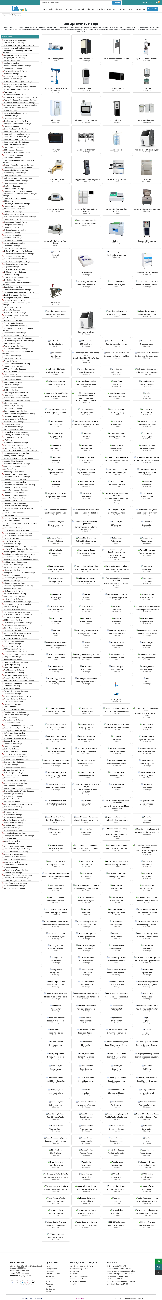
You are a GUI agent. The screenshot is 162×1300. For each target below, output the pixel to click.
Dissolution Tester (86, 485)
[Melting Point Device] (56, 861)
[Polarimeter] (55, 1005)
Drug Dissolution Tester (56, 497)
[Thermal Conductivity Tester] (146, 1114)
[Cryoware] (86, 433)
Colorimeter (116, 424)
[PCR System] (56, 957)
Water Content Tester (86, 1213)
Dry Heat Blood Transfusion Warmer (116, 500)
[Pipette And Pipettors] (116, 969)
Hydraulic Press (86, 711)
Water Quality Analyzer (56, 1225)
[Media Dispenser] (55, 845)
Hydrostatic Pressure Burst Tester (146, 714)
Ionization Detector (86, 740)
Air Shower (55, 120)
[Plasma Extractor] (116, 981)
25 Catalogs (86, 648)
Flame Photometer (147, 553)
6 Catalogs (56, 463)
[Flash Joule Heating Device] (86, 566)
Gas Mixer (116, 622)
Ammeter (56, 150)
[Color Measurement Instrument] (86, 421)
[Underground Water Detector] (56, 1174)
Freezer (86, 598)
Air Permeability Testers (79, 1269)
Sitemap (38, 1298)
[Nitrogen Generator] (116, 909)
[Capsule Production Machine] (116, 353)
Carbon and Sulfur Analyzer (147, 356)
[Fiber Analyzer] (146, 538)
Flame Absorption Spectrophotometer (116, 556)
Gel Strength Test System (86, 634)
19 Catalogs (56, 878)
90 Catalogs (55, 648)
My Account (148, 2)
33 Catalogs (116, 611)
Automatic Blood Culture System (86, 210)
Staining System (56, 1093)
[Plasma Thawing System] (147, 981)
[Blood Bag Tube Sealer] (86, 281)
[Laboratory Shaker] (86, 772)
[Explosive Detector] (55, 538)
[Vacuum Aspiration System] (56, 1186)
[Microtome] (147, 873)
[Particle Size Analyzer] (86, 945)
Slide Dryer (116, 1069)
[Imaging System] (86, 724)
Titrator (146, 1141)
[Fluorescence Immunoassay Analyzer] (116, 579)
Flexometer (147, 569)
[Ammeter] (56, 137)
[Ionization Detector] (86, 736)
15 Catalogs (86, 866)
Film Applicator (55, 553)
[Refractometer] (56, 1041)
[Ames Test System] (56, 46)
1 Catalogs (55, 61)
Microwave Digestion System (86, 889)
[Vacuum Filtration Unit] (116, 1186)
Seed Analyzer (56, 1069)
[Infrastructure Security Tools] (116, 724)
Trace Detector (146, 1153)
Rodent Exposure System (146, 1045)
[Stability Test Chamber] (146, 1077)
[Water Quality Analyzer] (55, 1222)
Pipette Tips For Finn (55, 985)
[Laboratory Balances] (55, 748)
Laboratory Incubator (116, 764)
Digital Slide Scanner (86, 473)
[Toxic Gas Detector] (116, 1150)
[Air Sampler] (147, 76)
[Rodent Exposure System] (147, 1041)
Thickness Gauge (116, 1129)
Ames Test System (56, 59)
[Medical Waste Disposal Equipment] (147, 846)
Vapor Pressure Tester (55, 1201)
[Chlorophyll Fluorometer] (55, 409)
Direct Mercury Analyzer (116, 473)
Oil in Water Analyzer (56, 937)
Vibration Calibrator (86, 1201)
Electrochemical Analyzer (55, 513)
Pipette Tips (147, 973)
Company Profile (125, 9)
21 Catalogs (147, 386)
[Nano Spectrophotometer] (55, 909)
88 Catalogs (86, 600)
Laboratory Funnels (116, 752)
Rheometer (86, 1045)
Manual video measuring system (116, 835)
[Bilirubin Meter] (86, 260)
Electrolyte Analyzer (116, 513)
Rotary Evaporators (55, 1057)
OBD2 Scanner (116, 925)
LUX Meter (147, 820)
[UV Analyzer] (116, 1174)
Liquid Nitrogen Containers (86, 820)
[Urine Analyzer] (86, 1174)
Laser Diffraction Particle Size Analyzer (86, 791)
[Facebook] (12, 1282)
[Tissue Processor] (116, 1138)
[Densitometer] (86, 445)
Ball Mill (116, 241)
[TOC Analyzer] (55, 1150)
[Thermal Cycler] (56, 1126)
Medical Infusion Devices (116, 848)
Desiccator (55, 461)
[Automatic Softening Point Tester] (56, 229)
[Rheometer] (86, 1041)
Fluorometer (147, 581)
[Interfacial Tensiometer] (55, 736)
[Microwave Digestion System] (86, 885)
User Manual (50, 1279)
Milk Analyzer (116, 889)
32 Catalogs (116, 754)
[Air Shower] (56, 108)
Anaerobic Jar (116, 150)
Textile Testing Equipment (116, 1117)
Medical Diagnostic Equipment (86, 848)
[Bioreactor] (56, 290)
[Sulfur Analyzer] (55, 1102)
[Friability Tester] (147, 594)
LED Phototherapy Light (56, 804)
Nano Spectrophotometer (56, 913)
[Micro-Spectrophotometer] (116, 861)
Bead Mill (56, 255)
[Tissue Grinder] (86, 1138)
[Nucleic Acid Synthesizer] (86, 921)
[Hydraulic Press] (86, 708)
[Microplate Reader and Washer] (55, 873)
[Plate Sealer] (147, 993)
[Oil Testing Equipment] (86, 933)
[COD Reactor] (147, 409)
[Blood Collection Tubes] (55, 311)
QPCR (146, 1021)
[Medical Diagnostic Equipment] (86, 845)
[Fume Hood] (116, 606)
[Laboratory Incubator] (116, 760)
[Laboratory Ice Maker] (86, 760)
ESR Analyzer (116, 525)
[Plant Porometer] (86, 981)
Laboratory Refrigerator (56, 776)
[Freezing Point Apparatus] (116, 594)
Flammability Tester (55, 569)
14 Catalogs (56, 358)
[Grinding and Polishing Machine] (86, 654)
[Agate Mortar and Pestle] (147, 46)
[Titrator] (147, 1138)
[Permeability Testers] (116, 957)
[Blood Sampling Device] (116, 311)
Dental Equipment (147, 449)
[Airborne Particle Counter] (86, 108)
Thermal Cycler (55, 1129)
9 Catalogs (116, 414)
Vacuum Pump (147, 1189)
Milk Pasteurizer (147, 889)
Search (117, 2)
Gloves (86, 646)
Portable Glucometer (86, 1009)
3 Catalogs (56, 122)
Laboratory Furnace (146, 752)
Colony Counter (55, 424)
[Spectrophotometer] (116, 1077)
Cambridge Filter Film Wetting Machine (86, 359)
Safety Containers (86, 1057)
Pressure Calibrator (55, 1021)
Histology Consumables (86, 682)
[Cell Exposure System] (55, 381)
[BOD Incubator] (86, 340)
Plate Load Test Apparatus (116, 997)
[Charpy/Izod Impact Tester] (56, 393)
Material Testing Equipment (147, 832)
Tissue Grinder (86, 1141)
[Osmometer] (116, 933)
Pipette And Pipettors (116, 973)
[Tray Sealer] (86, 1162)
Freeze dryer (55, 598)
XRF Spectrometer (55, 1237)
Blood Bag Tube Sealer (86, 285)
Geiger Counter (146, 622)
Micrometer (147, 865)
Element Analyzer (55, 525)
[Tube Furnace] (116, 1162)
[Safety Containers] (86, 1053)
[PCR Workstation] (86, 957)
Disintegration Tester (147, 473)
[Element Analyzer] (56, 521)
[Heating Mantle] (147, 666)
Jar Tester (116, 740)
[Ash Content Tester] (56, 167)
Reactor (146, 1033)
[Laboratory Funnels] (116, 748)
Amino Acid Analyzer (147, 120)
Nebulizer (86, 913)
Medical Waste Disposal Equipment (146, 851)
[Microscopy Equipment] (116, 873)
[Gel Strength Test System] (86, 630)
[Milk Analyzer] (116, 885)
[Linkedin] (22, 1282)
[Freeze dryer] (56, 594)
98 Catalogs (116, 1083)
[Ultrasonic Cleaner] (146, 1162)
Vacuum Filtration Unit (116, 1189)
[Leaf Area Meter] (116, 784)
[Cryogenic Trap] (55, 433)
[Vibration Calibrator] (86, 1198)
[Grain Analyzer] (147, 642)
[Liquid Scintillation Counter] (116, 817)
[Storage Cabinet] (147, 1089)
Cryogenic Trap (55, 437)
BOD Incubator (86, 344)
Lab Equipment (56, 9)
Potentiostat (116, 1009)
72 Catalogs (147, 636)
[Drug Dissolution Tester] (55, 493)
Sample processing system (147, 1057)
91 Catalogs (116, 975)
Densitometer (86, 449)
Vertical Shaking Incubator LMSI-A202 (121, 1274)
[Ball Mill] (116, 229)
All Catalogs (50, 1276)
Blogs (48, 1281)
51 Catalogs (147, 766)
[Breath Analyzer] (147, 340)
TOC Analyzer (55, 1153)
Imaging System (86, 728)
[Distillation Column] (116, 481)
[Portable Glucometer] (86, 1005)
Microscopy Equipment (116, 877)
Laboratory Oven (147, 764)
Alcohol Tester (116, 120)
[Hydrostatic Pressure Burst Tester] (147, 709)
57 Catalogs (55, 1023)
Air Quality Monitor (116, 88)
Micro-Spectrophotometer (116, 865)
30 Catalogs (147, 1071)
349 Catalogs (116, 766)
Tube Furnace (116, 1165)
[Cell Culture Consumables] (146, 369)
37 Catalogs (55, 766)
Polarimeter (56, 1009)
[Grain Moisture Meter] (55, 654)
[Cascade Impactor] (86, 369)
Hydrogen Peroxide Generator (116, 711)
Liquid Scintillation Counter (116, 820)
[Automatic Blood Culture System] (86, 197)
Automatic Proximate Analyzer (147, 209)
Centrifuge (116, 384)
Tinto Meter (147, 1129)
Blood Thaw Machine (147, 314)
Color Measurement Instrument (86, 424)
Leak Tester (147, 788)
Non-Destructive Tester (147, 913)
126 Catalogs (146, 1035)
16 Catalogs (147, 778)
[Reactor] (147, 1029)
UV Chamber (146, 1177)
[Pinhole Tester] (86, 969)
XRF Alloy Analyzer (147, 1225)
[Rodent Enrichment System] (116, 1041)
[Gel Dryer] (55, 630)
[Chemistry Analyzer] (116, 393)
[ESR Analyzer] (116, 521)
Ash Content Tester (55, 179)
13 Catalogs (86, 122)
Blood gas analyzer (86, 332)
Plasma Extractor (116, 985)
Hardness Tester (56, 670)
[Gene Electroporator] (116, 630)
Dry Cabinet (86, 497)
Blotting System (56, 344)
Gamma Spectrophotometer (146, 610)
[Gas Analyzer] (55, 618)
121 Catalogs (116, 386)
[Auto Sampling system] (116, 167)
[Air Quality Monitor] (116, 76)
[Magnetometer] (55, 829)
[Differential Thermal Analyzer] (146, 457)
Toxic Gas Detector (116, 1153)
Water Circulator (55, 1213)
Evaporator (147, 525)
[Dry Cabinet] (86, 493)
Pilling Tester (55, 973)
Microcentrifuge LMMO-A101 (117, 1276)
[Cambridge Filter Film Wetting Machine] (86, 354)
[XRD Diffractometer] (116, 1222)
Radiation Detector (86, 1033)
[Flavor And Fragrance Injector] (116, 566)
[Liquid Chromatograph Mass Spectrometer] (116, 801)
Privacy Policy (27, 1298)
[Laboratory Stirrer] (116, 772)
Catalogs (101, 9)
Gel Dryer (56, 634)
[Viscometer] (116, 1198)
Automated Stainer (55, 209)
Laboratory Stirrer (116, 776)
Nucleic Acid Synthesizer (86, 925)
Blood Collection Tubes (55, 314)
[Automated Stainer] (56, 197)
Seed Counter (86, 1069)
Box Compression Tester (116, 344)
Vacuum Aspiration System (55, 1189)
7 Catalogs (116, 152)
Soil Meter (147, 1069)
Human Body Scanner (55, 711)
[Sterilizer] (86, 1089)
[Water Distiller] (116, 1210)
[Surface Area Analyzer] (86, 1102)
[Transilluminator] (55, 1162)
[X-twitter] (17, 1282)
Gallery (48, 1292)
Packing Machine (55, 949)
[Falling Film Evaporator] (86, 538)
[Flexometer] (146, 566)
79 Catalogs (55, 754)
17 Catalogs (116, 487)
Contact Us (50, 1289)
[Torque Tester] (86, 1150)
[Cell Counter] (116, 369)
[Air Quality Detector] (86, 76)
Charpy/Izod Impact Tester (55, 396)
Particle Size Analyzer (86, 949)
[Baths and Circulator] (147, 229)
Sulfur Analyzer (55, 1105)
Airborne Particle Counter (86, 120)
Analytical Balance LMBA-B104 (118, 1284)
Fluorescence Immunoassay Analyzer (116, 584)
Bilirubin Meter (86, 273)
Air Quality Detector (86, 88)
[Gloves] (86, 642)
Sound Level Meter (86, 1081)
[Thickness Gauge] (116, 1126)
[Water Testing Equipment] (86, 1222)
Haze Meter (86, 670)
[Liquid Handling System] (55, 817)
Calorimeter (55, 356)
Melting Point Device (55, 865)
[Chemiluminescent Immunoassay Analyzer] (86, 394)
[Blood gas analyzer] (86, 320)
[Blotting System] (55, 340)
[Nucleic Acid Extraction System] (55, 921)
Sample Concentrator (116, 1057)
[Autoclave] (147, 167)
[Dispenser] (56, 481)
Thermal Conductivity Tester (146, 1117)
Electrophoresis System (147, 513)
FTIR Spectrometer (55, 610)
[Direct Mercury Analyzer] (116, 469)
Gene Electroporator (116, 634)
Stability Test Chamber (147, 1081)
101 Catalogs (86, 778)
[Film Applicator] (56, 550)
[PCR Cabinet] (147, 945)
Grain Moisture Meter (56, 658)
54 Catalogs (55, 1059)
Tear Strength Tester (56, 1117)
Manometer (86, 832)
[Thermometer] (86, 1126)
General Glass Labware (147, 634)
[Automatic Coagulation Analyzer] (116, 197)
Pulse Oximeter (86, 1021)
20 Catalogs (147, 806)
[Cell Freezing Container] (86, 381)
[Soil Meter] (147, 1065)
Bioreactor (55, 302)
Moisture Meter (116, 901)
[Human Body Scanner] (55, 708)
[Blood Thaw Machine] (147, 311)
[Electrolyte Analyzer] (116, 509)
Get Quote (152, 9)
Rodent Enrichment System (116, 1045)
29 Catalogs (86, 531)
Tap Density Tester (147, 1105)
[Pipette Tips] (147, 969)
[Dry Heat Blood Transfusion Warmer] (116, 494)
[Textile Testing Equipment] (116, 1114)
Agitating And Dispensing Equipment (56, 89)
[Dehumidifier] (56, 445)
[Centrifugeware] (146, 381)
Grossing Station (116, 658)
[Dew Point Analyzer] (86, 457)
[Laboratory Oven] (147, 760)
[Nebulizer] (86, 909)
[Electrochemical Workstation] (86, 509)
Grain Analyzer (147, 646)
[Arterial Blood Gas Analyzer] (147, 137)
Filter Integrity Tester (86, 553)
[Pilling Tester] (56, 969)
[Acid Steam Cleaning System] (116, 46)
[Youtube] (32, 1282)
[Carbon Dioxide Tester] (56, 369)
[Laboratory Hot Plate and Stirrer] (56, 760)
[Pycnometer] (116, 1017)
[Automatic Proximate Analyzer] (147, 197)
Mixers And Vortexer (55, 901)
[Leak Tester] (146, 784)
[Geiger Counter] (147, 618)
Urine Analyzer (86, 1177)
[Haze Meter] (86, 666)
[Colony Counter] (55, 421)
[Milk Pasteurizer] (147, 885)
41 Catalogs (116, 90)
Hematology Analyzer (55, 682)
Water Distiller (116, 1213)
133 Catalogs (86, 499)
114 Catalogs (146, 1167)
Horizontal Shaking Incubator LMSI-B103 (121, 1281)
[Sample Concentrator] (116, 1053)
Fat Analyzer (116, 541)
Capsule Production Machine (116, 356)
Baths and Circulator (147, 241)
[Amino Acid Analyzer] (147, 108)
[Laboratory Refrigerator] (55, 772)
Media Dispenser (56, 848)
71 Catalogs (147, 975)
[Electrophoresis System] (146, 509)
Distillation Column (116, 485)
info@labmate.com (19, 1270)
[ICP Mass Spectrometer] (55, 724)
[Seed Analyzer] (55, 1065)
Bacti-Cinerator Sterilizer (86, 223)
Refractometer (55, 1045)
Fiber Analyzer (147, 541)
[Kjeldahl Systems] (147, 736)
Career (48, 1287)
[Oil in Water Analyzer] (55, 933)
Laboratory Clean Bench (86, 752)
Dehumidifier (55, 449)
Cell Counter (116, 372)
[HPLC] (147, 678)
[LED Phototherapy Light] (55, 800)
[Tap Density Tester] (146, 1102)
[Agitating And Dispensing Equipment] (56, 76)
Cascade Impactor (86, 372)
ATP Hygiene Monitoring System (86, 179)
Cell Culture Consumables (147, 372)
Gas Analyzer (55, 622)
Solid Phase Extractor (56, 1081)
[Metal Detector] (86, 861)
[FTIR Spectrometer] (55, 606)
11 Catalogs (116, 122)
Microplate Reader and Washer (55, 877)
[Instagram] (27, 1282)
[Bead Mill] (55, 252)
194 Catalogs (146, 181)
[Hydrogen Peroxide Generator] (116, 708)
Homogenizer (116, 699)
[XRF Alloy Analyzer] (147, 1222)
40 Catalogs (86, 624)
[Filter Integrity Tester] (86, 550)
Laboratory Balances (56, 752)
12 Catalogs (116, 257)
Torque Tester (86, 1153)
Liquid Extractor (147, 804)
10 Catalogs (116, 374)
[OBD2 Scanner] (116, 921)
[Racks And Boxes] (55, 1029)
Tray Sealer (86, 1165)
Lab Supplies (70, 9)
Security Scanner (86, 59)
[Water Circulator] (55, 1210)
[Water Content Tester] (86, 1210)
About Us (111, 9)
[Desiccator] (55, 457)
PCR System (56, 961)
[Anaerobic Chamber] (86, 137)
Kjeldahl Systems (146, 740)
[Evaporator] (146, 521)
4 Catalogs (86, 90)
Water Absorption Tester (146, 1201)
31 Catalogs (56, 600)
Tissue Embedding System (55, 1141)
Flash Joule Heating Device (86, 569)
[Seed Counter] (86, 1065)
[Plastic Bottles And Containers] (86, 993)
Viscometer (116, 1201)
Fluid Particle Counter (86, 581)
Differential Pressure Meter (116, 461)
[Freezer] (86, 594)
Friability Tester (146, 598)
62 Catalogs (147, 374)
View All (73, 1284)
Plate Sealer (147, 997)
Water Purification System (147, 1213)
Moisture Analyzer (86, 901)
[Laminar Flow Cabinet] (55, 784)
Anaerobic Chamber (86, 150)
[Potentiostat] (116, 1005)
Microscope (86, 877)
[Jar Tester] (116, 736)
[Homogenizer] (116, 687)
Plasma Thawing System (146, 985)
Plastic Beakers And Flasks (55, 997)
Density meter (116, 449)
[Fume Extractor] (86, 606)
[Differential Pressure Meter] (116, 457)
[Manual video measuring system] (116, 830)
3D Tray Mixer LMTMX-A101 (116, 1266)
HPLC (147, 682)
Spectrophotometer (116, 1081)
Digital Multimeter (55, 473)
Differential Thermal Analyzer (146, 461)
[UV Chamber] (147, 1174)
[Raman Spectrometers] (116, 1029)
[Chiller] (146, 393)
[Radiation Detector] (86, 1029)
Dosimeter (146, 485)
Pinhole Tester (86, 973)
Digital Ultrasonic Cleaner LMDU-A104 (121, 1271)
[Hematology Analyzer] (55, 678)
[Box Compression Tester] (116, 340)
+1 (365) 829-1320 (21, 1276)
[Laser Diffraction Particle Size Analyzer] (86, 785)
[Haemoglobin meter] (147, 654)
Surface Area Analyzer (86, 1105)
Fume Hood (116, 610)
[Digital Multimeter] (56, 469)
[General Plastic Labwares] (56, 642)
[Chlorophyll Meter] (86, 409)
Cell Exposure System (56, 384)
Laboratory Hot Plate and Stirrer (55, 764)
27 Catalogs (55, 1035)
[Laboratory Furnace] (147, 748)
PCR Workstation (86, 961)
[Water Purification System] (146, 1210)
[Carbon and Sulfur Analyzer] (147, 353)
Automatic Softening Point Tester (55, 242)
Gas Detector (86, 622)
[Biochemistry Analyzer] (116, 252)
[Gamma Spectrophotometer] (147, 606)
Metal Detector (86, 865)
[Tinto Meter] (146, 1126)
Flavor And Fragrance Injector (116, 569)
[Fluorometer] (147, 578)
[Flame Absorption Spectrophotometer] (116, 551)
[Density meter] (116, 445)
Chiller (147, 396)
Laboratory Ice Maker (86, 764)
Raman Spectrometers (116, 1033)
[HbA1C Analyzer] (116, 666)
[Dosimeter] (147, 481)
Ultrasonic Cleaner (147, 1165)
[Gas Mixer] (116, 618)
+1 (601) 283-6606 (19, 1273)
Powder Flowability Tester (147, 1009)
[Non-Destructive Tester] (146, 909)
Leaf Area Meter (116, 788)
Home (44, 9)
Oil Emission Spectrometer (147, 925)
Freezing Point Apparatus (116, 598)
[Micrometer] (146, 861)
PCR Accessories (116, 949)
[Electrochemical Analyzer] (56, 509)
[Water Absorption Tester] (147, 1198)
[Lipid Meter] (86, 800)
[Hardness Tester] (55, 666)
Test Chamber (86, 1117)
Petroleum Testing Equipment (147, 961)
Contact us (140, 9)
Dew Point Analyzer (86, 461)
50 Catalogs (146, 515)
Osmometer (116, 937)
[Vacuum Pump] (147, 1186)
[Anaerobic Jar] (116, 137)
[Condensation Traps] (147, 421)
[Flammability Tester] (56, 566)
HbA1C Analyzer (116, 670)
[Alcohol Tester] (116, 108)
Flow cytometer (55, 581)
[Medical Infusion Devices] (116, 845)
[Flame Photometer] (146, 550)
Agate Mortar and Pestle (146, 59)
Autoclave (146, 179)
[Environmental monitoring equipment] (86, 522)
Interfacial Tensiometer (56, 740)
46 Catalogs (146, 1191)
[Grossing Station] (116, 654)
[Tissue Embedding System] (55, 1138)
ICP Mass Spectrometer (56, 728)
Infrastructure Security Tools (116, 728)
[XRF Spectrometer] (55, 1234)
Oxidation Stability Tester (147, 937)
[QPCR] (147, 1017)
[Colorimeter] (116, 421)
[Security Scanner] (86, 46)
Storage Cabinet (147, 1093)
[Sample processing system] (147, 1053)
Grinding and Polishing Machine (86, 658)
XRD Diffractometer (116, 1225)
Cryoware (86, 437)
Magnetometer (55, 832)
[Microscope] (86, 873)
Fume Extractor (86, 610)
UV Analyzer (116, 1177)
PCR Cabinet (147, 949)
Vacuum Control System (86, 1189)
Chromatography (116, 412)
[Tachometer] (116, 1102)
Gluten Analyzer (116, 646)
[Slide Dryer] (116, 1065)
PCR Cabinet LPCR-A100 (116, 1279)
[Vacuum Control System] (86, 1186)
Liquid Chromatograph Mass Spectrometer (116, 807)
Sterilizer (86, 1093)
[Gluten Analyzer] (116, 642)
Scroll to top (80, 1298)
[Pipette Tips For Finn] (56, 981)
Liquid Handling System (56, 820)
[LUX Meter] (147, 817)
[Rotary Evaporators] (55, 1053)
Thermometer (86, 1129)
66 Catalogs (55, 1131)
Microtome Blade (55, 889)
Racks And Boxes (56, 1033)
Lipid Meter (86, 804)
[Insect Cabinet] (147, 724)
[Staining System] (55, 1089)
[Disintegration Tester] (146, 469)
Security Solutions (86, 9)
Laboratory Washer (147, 776)
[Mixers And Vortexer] (56, 897)
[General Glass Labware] (147, 630)
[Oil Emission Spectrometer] (146, 921)
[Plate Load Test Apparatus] (116, 993)
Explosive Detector (55, 541)
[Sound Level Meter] (86, 1077)
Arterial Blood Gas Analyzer (147, 150)
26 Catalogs (147, 275)
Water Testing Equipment (86, 1225)
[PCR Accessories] (116, 945)
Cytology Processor (116, 437)
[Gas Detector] (86, 618)
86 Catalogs (146, 672)
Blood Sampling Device (116, 314)
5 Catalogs (147, 90)
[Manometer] (86, 829)
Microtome (146, 877)
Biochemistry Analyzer (116, 255)
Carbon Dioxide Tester (55, 372)
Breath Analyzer (147, 344)
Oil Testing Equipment (86, 937)
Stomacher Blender (116, 1093)
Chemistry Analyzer (116, 396)
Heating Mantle (146, 670)
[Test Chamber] (86, 1114)
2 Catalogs (116, 61)
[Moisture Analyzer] (86, 897)
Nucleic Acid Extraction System (55, 925)
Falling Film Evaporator (86, 541)
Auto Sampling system (116, 179)
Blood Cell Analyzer (116, 285)
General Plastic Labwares (56, 646)
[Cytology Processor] (116, 433)
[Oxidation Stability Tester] (147, 933)
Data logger (147, 437)
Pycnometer (116, 1021)
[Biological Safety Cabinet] (147, 260)
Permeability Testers (116, 961)
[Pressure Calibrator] (55, 1017)
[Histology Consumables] (86, 678)
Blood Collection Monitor (146, 285)
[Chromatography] (116, 409)
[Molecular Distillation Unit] (147, 897)
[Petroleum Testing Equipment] (147, 957)
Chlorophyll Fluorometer (55, 412)
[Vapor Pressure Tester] (56, 1198)
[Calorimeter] (55, 353)
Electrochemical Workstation (86, 513)
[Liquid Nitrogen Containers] (86, 817)
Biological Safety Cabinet (147, 273)
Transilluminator (55, 1165)
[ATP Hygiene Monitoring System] (86, 167)
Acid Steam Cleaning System (116, 59)
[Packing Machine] (55, 945)
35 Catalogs (86, 438)
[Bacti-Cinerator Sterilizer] (86, 220)
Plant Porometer (86, 985)
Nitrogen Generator (116, 913)
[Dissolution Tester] (86, 481)
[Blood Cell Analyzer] (116, 281)
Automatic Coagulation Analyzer (116, 210)
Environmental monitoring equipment (86, 528)
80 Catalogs (55, 316)
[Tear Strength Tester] (55, 1114)
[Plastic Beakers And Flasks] (55, 993)
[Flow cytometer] (55, 578)
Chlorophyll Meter (86, 412)
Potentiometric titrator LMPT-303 (119, 1269)
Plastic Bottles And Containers (86, 997)
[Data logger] (147, 433)
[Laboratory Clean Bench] (86, 748)
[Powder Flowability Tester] (147, 1005)
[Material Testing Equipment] (147, 829)
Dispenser (55, 485)
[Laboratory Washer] (146, 772)
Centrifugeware (147, 384)
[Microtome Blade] (56, 885)
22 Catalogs (116, 701)
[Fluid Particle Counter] (86, 578)
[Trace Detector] (147, 1150)
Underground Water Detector (55, 1177)
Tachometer (116, 1105)
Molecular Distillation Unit (147, 901)
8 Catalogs (56, 92)
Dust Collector (147, 497)
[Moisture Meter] (116, 897)
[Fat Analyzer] (116, 538)
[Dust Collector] (147, 493)
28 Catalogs (55, 211)
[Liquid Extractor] (147, 800)
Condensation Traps (147, 424)
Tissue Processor (116, 1141)
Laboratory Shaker (86, 776)
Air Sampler (147, 88)
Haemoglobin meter (146, 658)
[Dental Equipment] (147, 445)
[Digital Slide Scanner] (86, 469)
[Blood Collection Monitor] (147, 281)
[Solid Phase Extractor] (55, 1077)
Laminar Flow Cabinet (55, 788)
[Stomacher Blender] (116, 1089)
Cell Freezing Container (86, 384)
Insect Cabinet (147, 728)
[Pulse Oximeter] (86, 1017)
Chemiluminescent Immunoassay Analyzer (86, 399)
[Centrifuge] (116, 381)
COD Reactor (146, 412)
